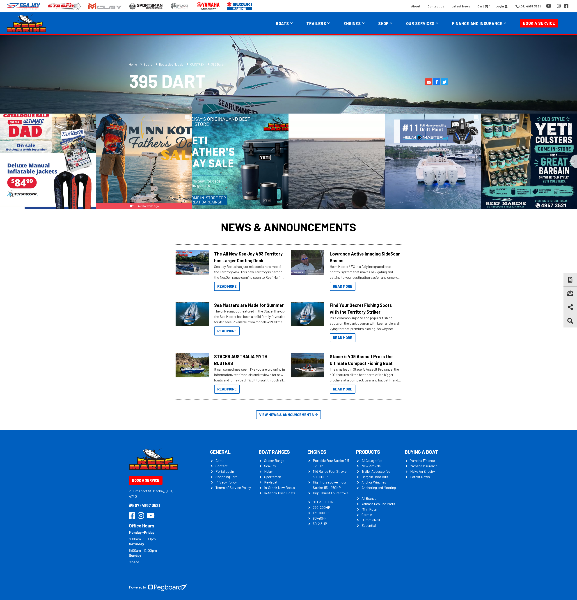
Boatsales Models (171, 64)
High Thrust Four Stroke (330, 493)
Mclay (268, 471)
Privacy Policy (226, 482)
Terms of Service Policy (233, 487)
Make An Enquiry (422, 471)
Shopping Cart (226, 477)
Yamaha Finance (422, 460)
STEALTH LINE (324, 502)
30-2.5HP (320, 523)
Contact (221, 466)
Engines (316, 452)
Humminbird (371, 520)
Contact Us (436, 6)
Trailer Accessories (376, 471)
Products (368, 452)
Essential (369, 525)
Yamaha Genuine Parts (378, 504)
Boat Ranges (274, 452)
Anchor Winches (374, 482)
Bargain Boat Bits (375, 477)
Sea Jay (270, 466)
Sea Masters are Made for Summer (249, 305)
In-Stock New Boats (279, 487)
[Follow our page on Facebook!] (566, 6)
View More (191, 262)
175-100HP (321, 513)
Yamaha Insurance (423, 466)
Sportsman (272, 477)
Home (133, 64)
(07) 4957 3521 (146, 505)
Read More (227, 286)
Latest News (460, 6)
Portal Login (224, 471)
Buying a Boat (421, 452)
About (415, 6)
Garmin (367, 514)
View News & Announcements (286, 415)
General (220, 452)
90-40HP (320, 518)
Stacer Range (274, 460)
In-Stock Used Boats (279, 493)
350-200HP (321, 507)
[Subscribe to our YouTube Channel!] (549, 6)
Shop (383, 23)
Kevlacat (270, 482)
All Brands (369, 498)
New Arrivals (371, 466)
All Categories (372, 460)
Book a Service (539, 23)
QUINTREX (197, 64)
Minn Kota (369, 509)
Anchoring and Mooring (379, 487)
